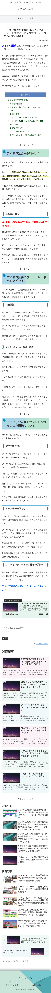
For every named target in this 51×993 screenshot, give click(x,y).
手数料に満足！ (18, 104)
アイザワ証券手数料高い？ (20, 100)
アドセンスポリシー (14, 985)
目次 (22, 94)
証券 (6, 638)
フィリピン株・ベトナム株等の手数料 (26, 135)
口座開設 (15, 114)
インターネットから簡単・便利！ (27, 118)
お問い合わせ (37, 985)
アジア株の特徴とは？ (20, 132)
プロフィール (37, 981)
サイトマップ (14, 981)
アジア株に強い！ (19, 128)
